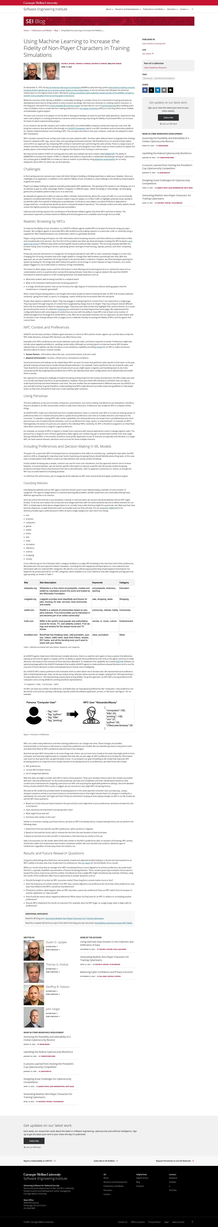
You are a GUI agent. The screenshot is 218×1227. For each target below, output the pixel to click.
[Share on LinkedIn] (157, 90)
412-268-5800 (29, 1208)
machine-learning (108, 105)
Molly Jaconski (120, 949)
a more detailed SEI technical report (65, 105)
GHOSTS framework (76, 128)
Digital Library (142, 1178)
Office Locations (138, 1222)
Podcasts (140, 1186)
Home (26, 30)
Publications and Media (42, 30)
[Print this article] (170, 90)
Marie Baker (45, 1044)
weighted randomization (105, 159)
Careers (107, 1194)
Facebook (173, 1178)
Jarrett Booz (44, 1086)
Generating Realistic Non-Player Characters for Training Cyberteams (74, 918)
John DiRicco (46, 1071)
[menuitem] (46, 9)
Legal (166, 1222)
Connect (172, 1174)
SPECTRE (119, 661)
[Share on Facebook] (145, 90)
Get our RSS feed (169, 124)
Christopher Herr (48, 1056)
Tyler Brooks (114, 964)
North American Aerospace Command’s (63, 87)
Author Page (51, 947)
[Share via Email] (164, 90)
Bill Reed (103, 976)
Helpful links (141, 1174)
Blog (56, 30)
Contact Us (122, 1222)
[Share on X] (151, 90)
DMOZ (112, 508)
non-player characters (88, 108)
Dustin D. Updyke (106, 949)
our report (85, 863)
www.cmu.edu (178, 1222)
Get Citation (147, 54)
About (106, 1178)
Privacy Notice (154, 1222)
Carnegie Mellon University (42, 1222)
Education (108, 1190)
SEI (105, 1174)
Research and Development (115, 1182)
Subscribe (168, 117)
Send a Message (52, 950)
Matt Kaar (70, 1086)
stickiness (62, 309)
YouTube (173, 1190)
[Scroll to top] (193, 1222)
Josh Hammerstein (57, 1086)
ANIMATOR (109, 154)
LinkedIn (172, 1182)
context (99, 347)
